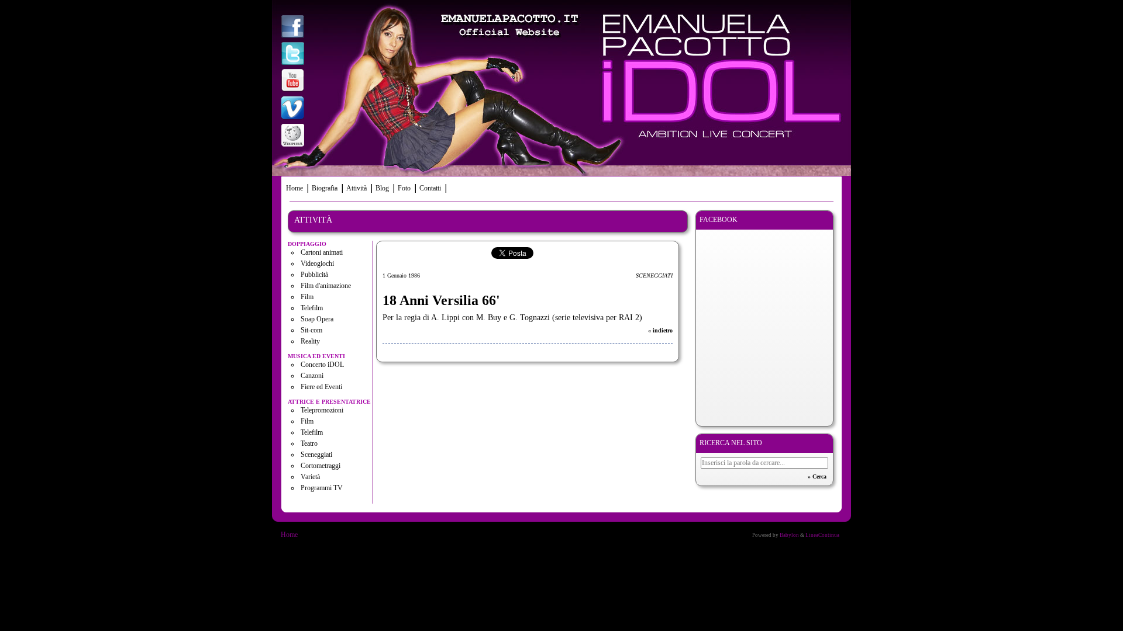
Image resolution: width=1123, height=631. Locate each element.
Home (294, 188)
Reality (310, 341)
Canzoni (312, 376)
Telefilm (312, 308)
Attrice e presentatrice (329, 401)
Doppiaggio (307, 244)
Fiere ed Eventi (321, 387)
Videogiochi (317, 263)
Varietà (310, 477)
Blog (382, 188)
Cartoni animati (322, 252)
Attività (356, 188)
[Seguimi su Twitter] (292, 54)
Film (307, 297)
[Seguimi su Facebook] (292, 27)
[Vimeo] (292, 109)
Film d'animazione (326, 286)
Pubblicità (314, 275)
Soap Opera (317, 319)
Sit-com (311, 330)
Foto (404, 188)
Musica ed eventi (316, 356)
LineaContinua (822, 535)
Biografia (324, 188)
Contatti (430, 188)
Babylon (789, 535)
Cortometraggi (320, 466)
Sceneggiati (316, 454)
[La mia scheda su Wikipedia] (292, 136)
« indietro (660, 330)
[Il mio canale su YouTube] (292, 81)
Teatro (309, 443)
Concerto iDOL (322, 364)
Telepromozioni (322, 410)
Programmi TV (322, 488)
